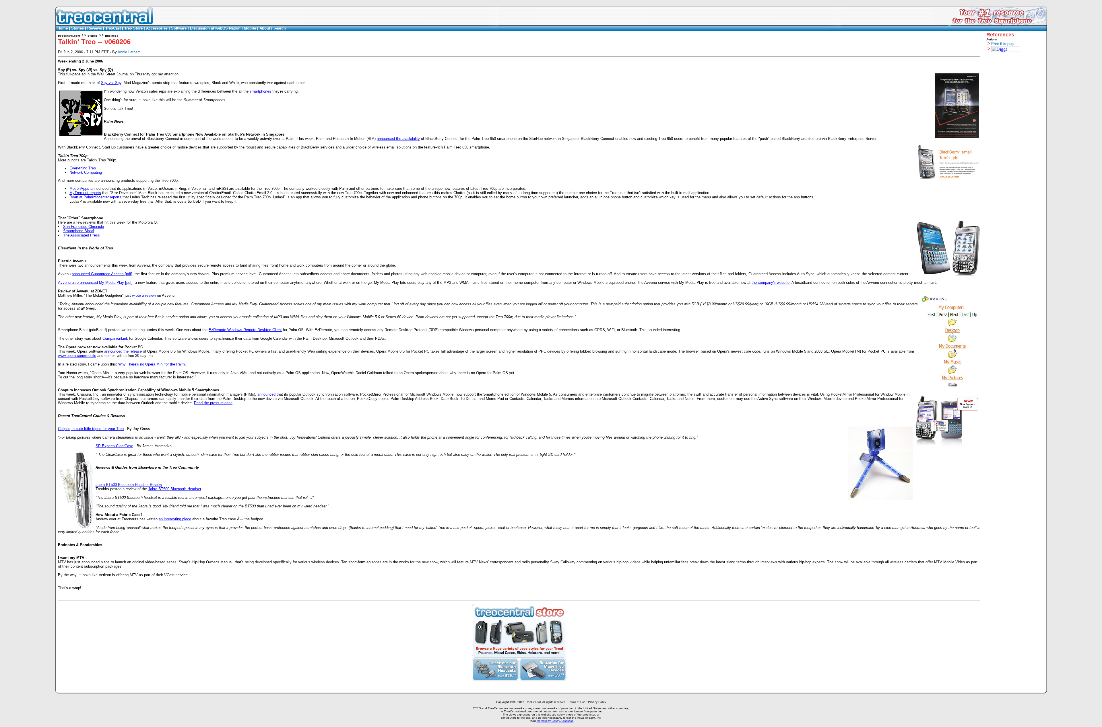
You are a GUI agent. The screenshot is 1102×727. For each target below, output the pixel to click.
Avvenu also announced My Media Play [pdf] (95, 282)
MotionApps (79, 188)
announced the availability (398, 138)
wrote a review (144, 295)
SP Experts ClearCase (114, 446)
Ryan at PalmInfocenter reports (95, 197)
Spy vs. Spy (111, 83)
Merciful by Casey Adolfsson (555, 720)
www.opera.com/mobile (77, 355)
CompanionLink (115, 338)
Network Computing (85, 172)
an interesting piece (175, 519)
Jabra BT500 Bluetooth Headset (174, 489)
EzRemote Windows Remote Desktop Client (245, 330)
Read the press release (213, 403)
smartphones (260, 91)
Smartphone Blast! (78, 231)
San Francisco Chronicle (83, 226)
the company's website (770, 282)
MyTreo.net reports (85, 193)
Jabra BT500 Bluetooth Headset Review (129, 484)
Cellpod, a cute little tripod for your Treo (91, 429)
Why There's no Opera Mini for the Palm (151, 364)
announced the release (123, 351)
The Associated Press (81, 235)
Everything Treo (82, 168)
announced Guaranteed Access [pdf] (102, 274)
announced (266, 394)
